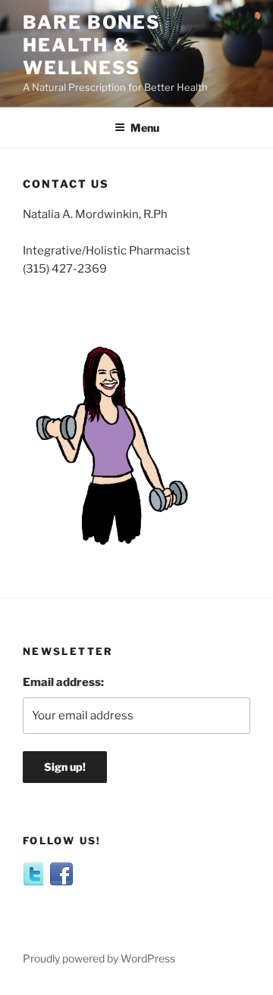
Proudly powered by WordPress (99, 958)
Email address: (63, 682)
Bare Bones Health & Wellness (92, 45)
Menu (144, 127)
